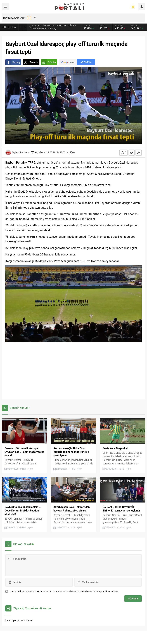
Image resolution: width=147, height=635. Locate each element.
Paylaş (16, 62)
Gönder (52, 62)
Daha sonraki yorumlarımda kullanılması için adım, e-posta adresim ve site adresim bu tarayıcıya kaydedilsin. (63, 591)
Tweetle (34, 62)
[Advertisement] (73, 371)
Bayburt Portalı (19, 152)
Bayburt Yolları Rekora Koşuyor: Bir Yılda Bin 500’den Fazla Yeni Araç (54, 27)
